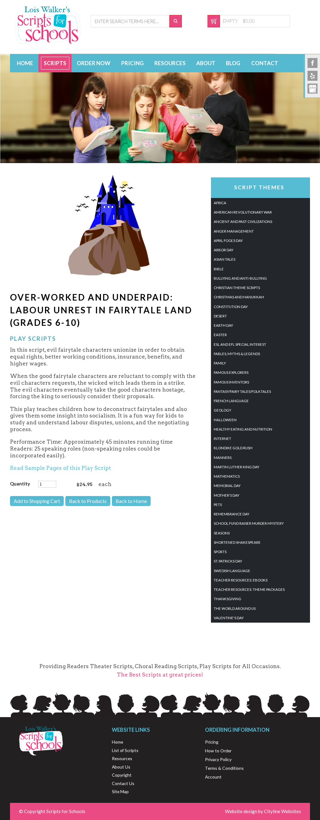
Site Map (120, 791)
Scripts (55, 63)
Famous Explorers (231, 372)
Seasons (222, 533)
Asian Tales (224, 259)
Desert (220, 316)
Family (220, 363)
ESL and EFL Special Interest (240, 344)
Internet (222, 439)
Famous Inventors (231, 382)
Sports (220, 552)
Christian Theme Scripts (237, 288)
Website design (241, 811)
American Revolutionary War (243, 212)
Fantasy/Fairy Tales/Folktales (242, 391)
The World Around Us (235, 608)
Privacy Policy (218, 759)
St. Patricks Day (228, 561)
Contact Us (123, 783)
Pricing (132, 63)
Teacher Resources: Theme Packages (249, 589)
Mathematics (227, 476)
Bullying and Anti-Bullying (240, 278)
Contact (264, 63)
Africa (220, 203)
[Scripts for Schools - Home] (48, 48)
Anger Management (234, 231)
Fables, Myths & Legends (237, 354)
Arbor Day (223, 250)
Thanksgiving (227, 599)
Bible (219, 269)
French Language (231, 401)
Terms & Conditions (224, 768)
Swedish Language (232, 571)
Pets (218, 505)
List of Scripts (125, 750)
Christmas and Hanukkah (239, 297)
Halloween (225, 420)
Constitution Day (231, 307)
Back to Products (88, 501)
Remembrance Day (231, 514)
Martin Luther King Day (236, 467)
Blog (233, 63)
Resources (170, 63)
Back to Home (131, 501)
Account (213, 776)
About (205, 63)
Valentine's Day (229, 618)
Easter (220, 335)
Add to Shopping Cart (37, 501)
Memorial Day (227, 486)
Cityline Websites (282, 811)
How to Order (218, 750)
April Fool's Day (228, 241)
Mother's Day (226, 495)
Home (25, 63)
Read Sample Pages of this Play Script (60, 468)
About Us (121, 766)
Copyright (122, 775)
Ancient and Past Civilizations (243, 221)
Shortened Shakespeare (237, 542)
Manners (223, 458)
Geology (222, 410)
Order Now (93, 63)
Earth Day (223, 325)
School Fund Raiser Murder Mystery (249, 523)
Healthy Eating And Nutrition (243, 429)
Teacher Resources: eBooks (241, 580)
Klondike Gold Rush (233, 448)
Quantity (20, 483)
